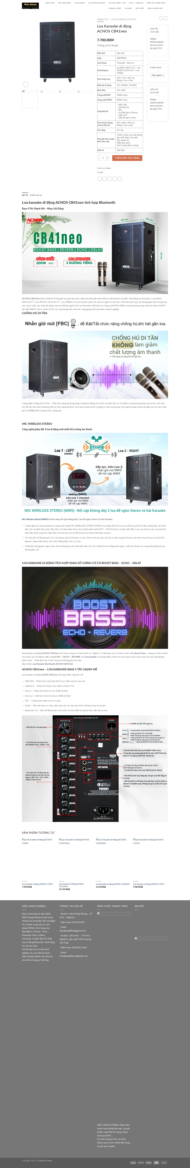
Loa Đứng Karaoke (96, 3)
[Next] (88, 52)
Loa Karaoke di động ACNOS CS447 (37, 884)
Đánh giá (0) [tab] (36, 195)
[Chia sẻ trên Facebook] (99, 178)
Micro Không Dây (155, 8)
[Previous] (26, 52)
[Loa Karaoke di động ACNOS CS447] (39, 858)
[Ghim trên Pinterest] (114, 178)
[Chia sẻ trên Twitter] (104, 178)
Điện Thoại (50, 3)
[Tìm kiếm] (167, 8)
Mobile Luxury (115, 8)
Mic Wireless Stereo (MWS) (35, 519)
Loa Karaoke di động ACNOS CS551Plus (71, 885)
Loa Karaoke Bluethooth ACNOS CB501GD (53, 664)
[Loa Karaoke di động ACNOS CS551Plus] (76, 858)
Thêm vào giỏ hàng (127, 158)
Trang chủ (102, 20)
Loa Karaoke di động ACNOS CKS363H (113, 884)
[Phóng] (25, 84)
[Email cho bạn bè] (109, 178)
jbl (102, 172)
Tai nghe (128, 8)
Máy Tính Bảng (64, 3)
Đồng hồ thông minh (156, 3)
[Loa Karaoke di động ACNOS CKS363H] (113, 858)
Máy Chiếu (139, 8)
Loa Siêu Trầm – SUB (117, 3)
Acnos (100, 22)
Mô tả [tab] (25, 195)
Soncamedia (91, 657)
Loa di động (79, 3)
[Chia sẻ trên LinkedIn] (119, 178)
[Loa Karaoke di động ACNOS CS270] (150, 858)
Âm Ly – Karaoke (136, 3)
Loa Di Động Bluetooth (123, 20)
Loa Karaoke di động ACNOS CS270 (148, 884)
